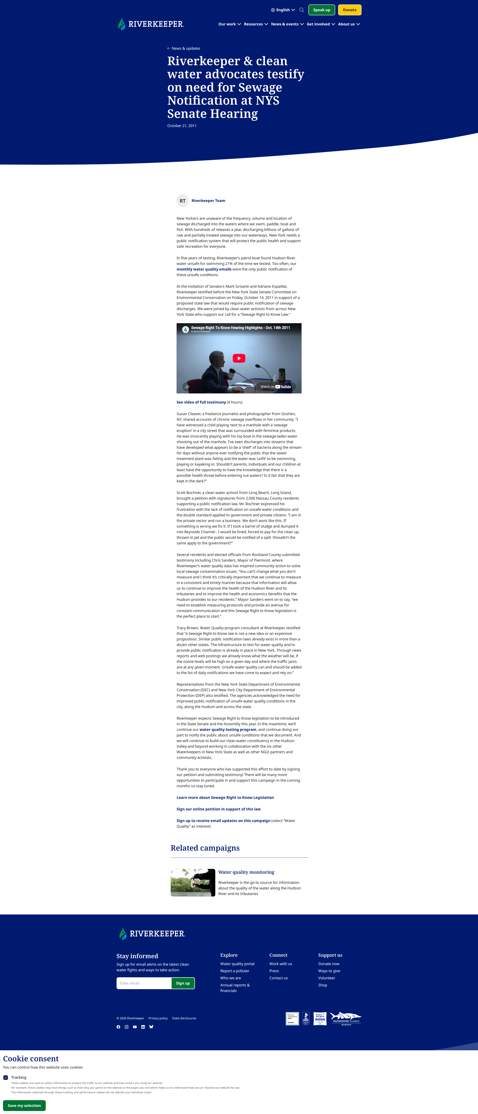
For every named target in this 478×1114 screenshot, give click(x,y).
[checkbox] (5, 1077)
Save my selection (24, 1105)
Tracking (18, 1077)
